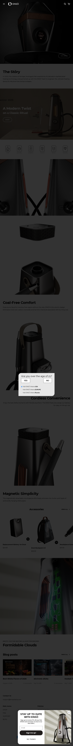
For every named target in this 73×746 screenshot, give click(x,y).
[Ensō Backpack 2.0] (45, 529)
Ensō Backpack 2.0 (38, 548)
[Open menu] (4, 4)
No (47, 380)
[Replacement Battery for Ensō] (16, 527)
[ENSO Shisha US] (13, 4)
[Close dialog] (69, 712)
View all (64, 509)
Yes (25, 380)
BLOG (5, 719)
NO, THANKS (31, 739)
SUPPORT (6, 716)
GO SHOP (64, 56)
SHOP (7, 120)
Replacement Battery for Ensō (14, 544)
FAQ (4, 713)
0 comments (27, 683)
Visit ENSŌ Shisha (30, 386)
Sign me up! (31, 733)
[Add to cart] (28, 539)
